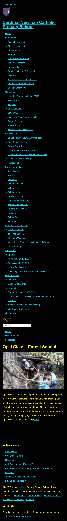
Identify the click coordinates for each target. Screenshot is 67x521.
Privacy (38, 495)
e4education (19, 495)
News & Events (12, 336)
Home (8, 331)
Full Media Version (52, 495)
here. (36, 419)
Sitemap (30, 499)
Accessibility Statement (13, 499)
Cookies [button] (31, 495)
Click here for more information (17, 516)
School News (11, 340)
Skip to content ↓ (10, 5)
